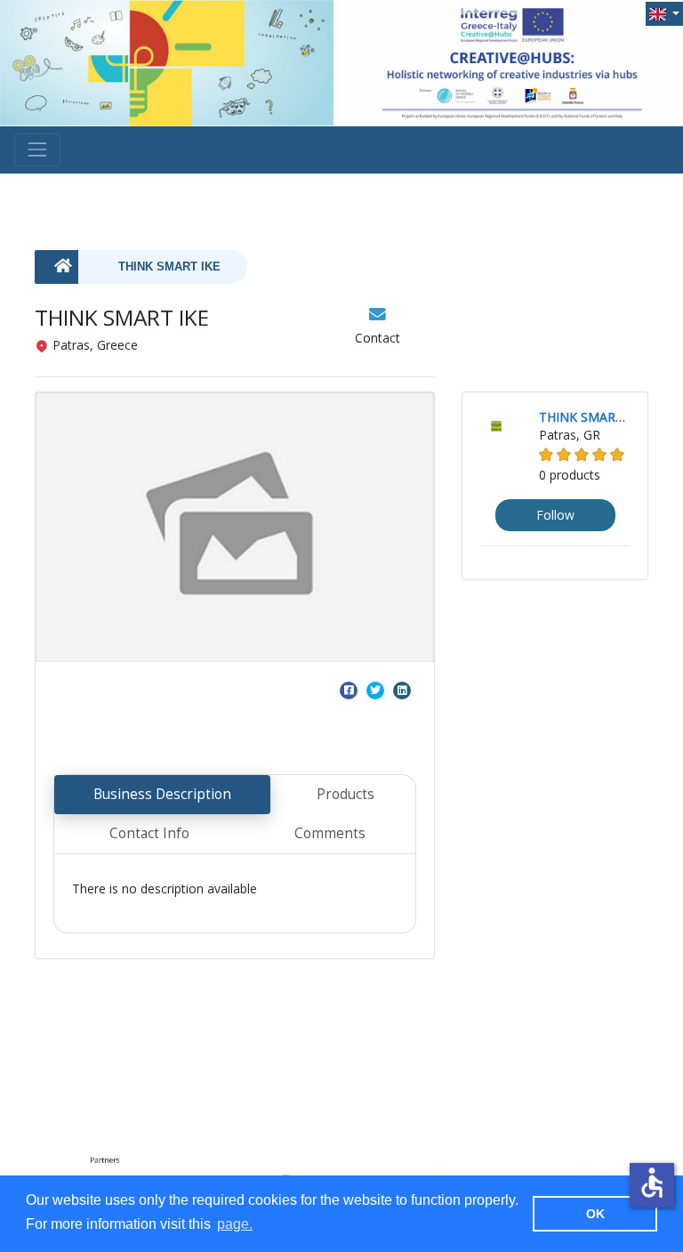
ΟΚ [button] (595, 1214)
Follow (555, 514)
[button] (664, 14)
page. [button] (235, 1224)
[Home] (56, 267)
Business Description (162, 794)
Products (345, 794)
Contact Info (149, 833)
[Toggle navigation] (37, 149)
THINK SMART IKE (169, 267)
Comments (330, 833)
